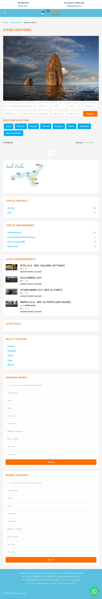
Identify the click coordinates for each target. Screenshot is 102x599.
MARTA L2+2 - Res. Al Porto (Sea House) (45, 302)
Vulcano (21, 126)
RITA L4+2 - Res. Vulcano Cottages (42, 265)
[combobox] (43, 106)
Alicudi (33, 126)
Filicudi (45, 126)
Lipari (8, 126)
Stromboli (84, 126)
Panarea (59, 126)
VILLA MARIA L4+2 (31, 277)
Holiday (11, 208)
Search (90, 114)
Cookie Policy (75, 580)
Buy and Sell (16, 22)
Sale (9, 213)
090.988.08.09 (23, 3)
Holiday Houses (15, 233)
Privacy (65, 580)
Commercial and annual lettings (21, 237)
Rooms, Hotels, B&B (16, 242)
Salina (71, 126)
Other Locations (13, 133)
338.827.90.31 (23, 6)
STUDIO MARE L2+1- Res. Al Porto (41, 289)
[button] (94, 591)
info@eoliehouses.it (74, 6)
